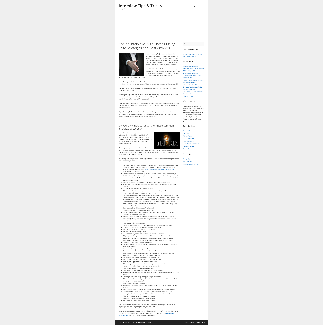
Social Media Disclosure (191, 144)
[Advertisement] (161, 26)
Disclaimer (186, 133)
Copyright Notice (188, 146)
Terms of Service (188, 131)
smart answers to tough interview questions (159, 169)
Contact (200, 6)
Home (178, 6)
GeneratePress (146, 322)
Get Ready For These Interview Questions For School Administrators (193, 94)
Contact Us (186, 149)
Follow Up (186, 159)
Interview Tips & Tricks (140, 5)
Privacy (193, 6)
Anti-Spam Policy (188, 141)
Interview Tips (187, 162)
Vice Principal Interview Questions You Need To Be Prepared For (192, 75)
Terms (185, 6)
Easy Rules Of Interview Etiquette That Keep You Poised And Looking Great (193, 68)
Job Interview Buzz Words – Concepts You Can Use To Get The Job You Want (192, 87)
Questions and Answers (191, 164)
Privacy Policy (187, 136)
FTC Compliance (188, 139)
